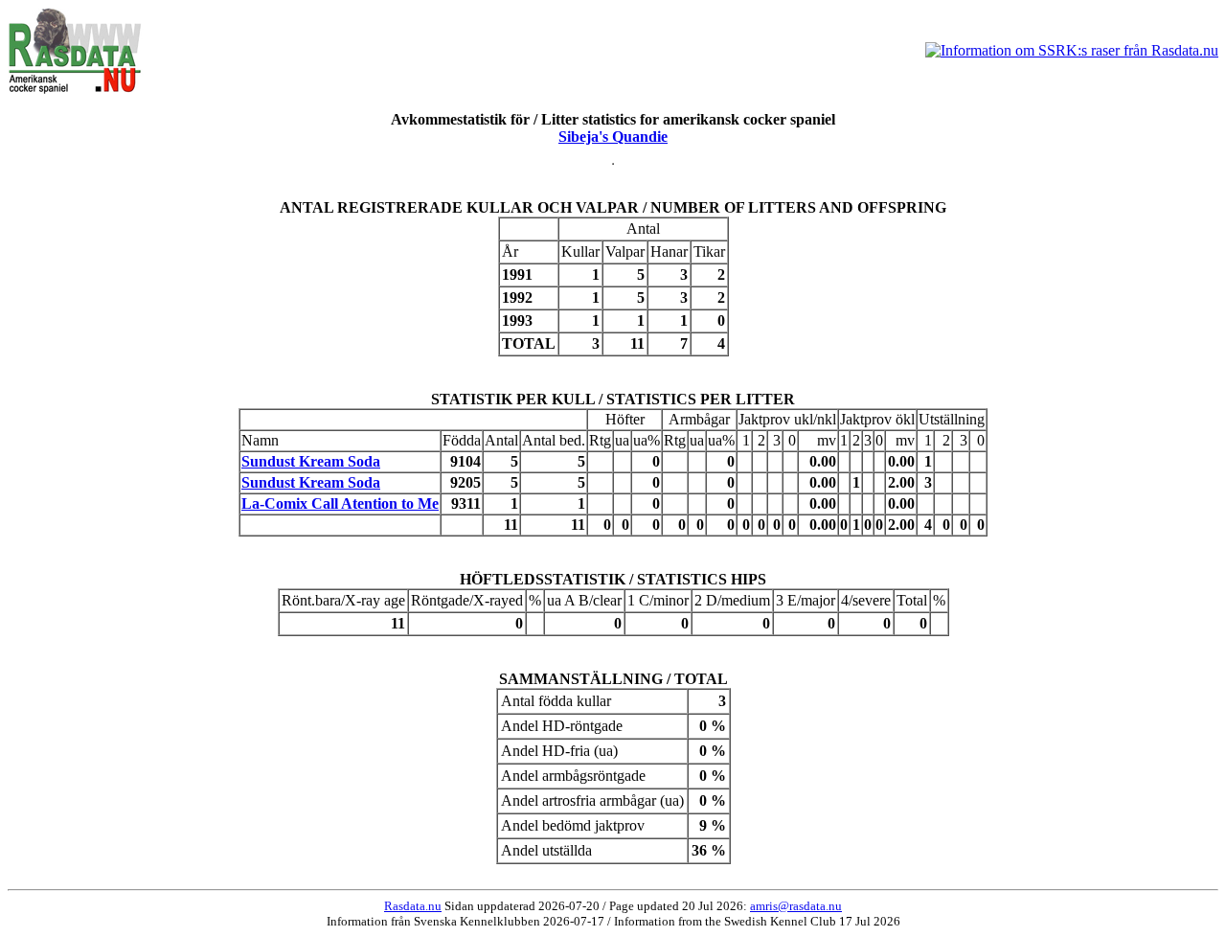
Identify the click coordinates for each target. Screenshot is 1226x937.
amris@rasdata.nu (796, 906)
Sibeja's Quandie (613, 136)
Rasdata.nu (413, 906)
